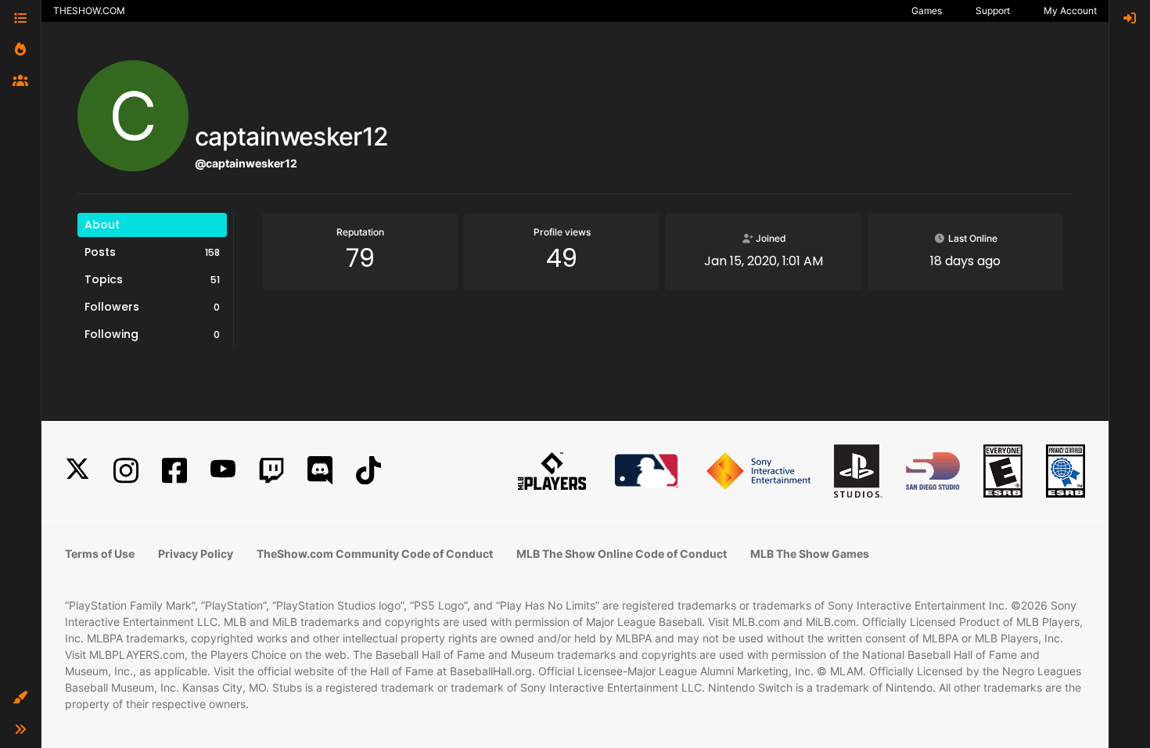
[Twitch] (271, 470)
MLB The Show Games (809, 553)
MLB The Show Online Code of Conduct (621, 553)
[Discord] (319, 470)
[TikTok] (368, 470)
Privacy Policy (195, 553)
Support (993, 10)
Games (926, 10)
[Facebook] (174, 470)
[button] (20, 697)
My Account (1070, 10)
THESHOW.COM (89, 10)
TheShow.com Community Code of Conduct (375, 553)
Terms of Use (100, 553)
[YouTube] (222, 470)
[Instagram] (125, 470)
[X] (77, 470)
